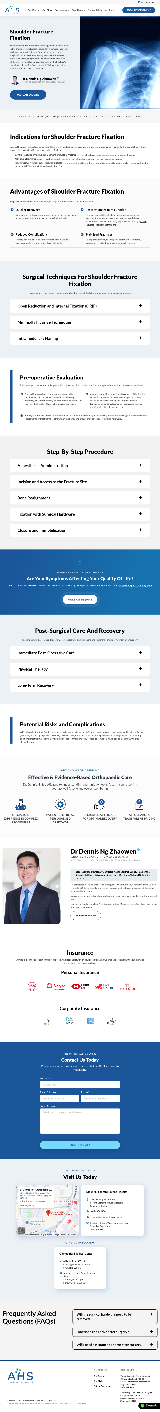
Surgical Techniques (64, 116)
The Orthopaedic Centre (80, 1054)
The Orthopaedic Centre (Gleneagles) (136, 1392)
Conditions (77, 10)
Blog (111, 10)
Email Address (49, 1092)
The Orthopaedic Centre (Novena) (135, 1376)
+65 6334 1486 (98, 1211)
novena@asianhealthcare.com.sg (107, 1217)
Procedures (61, 10)
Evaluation (85, 116)
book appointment (138, 10)
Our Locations (129, 1370)
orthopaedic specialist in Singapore (135, 585)
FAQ (138, 116)
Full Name (46, 1078)
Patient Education (97, 10)
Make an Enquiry (28, 94)
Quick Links (100, 1370)
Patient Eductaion (102, 1386)
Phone (85, 1092)
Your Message (48, 1105)
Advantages (42, 116)
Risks (129, 116)
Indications (25, 116)
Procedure (101, 116)
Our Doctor (34, 10)
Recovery (116, 116)
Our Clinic (47, 10)
